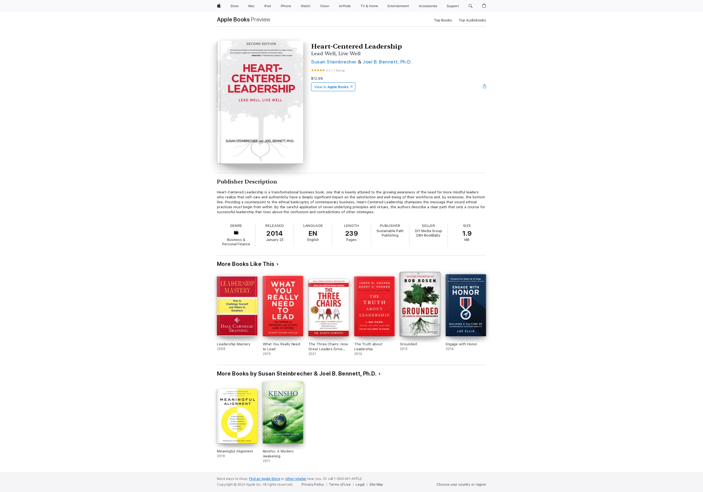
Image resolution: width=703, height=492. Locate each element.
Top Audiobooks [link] (472, 20)
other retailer (295, 479)
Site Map (376, 485)
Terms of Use (340, 485)
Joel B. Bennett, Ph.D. (387, 62)
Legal (360, 485)
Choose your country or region (461, 485)
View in (331, 87)
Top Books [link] (443, 20)
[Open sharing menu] (485, 87)
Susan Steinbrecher (334, 62)
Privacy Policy (313, 485)
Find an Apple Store (264, 479)
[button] (470, 6)
